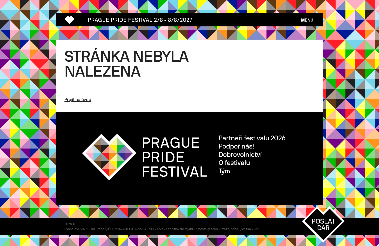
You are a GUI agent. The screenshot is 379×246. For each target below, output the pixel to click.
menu (307, 19)
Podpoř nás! (236, 146)
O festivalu (234, 162)
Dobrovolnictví (240, 154)
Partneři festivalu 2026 (252, 138)
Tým (224, 171)
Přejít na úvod (77, 99)
